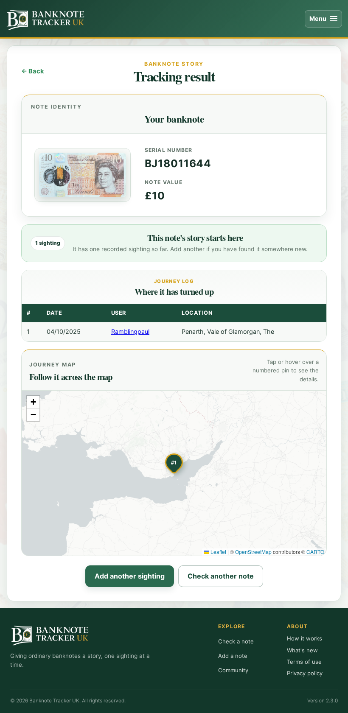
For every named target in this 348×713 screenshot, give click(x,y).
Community (233, 670)
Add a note (232, 655)
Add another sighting (130, 576)
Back (36, 71)
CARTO (315, 551)
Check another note (221, 576)
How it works (304, 638)
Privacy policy (305, 673)
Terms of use (304, 661)
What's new (302, 650)
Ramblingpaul (130, 331)
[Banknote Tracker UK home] (46, 19)
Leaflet (217, 551)
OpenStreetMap (253, 551)
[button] (174, 463)
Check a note (236, 641)
